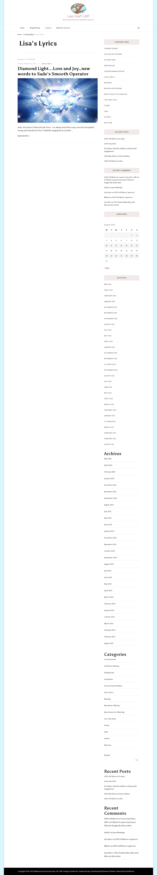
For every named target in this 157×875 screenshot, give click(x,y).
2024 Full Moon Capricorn (124, 192)
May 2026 (108, 284)
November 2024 (110, 359)
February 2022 (110, 439)
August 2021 (109, 444)
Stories (107, 117)
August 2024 (109, 376)
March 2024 (109, 404)
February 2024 (110, 410)
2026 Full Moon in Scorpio (114, 139)
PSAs (106, 111)
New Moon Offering (113, 88)
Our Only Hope (110, 100)
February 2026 (110, 296)
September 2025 (111, 319)
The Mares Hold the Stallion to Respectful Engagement (120, 149)
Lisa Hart (108, 839)
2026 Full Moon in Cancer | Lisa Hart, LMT (120, 177)
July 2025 (108, 330)
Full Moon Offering (113, 54)
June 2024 (108, 387)
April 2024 (108, 399)
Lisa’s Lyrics (47, 64)
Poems (107, 105)
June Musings (117, 187)
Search (107, 755)
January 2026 (109, 301)
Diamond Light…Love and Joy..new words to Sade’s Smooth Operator (54, 71)
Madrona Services (63, 28)
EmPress (74, 871)
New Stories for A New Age (116, 94)
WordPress (130, 871)
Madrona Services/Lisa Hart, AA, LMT (48, 871)
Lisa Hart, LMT (78, 16)
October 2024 (110, 364)
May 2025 (108, 336)
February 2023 (110, 433)
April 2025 (108, 341)
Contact (48, 28)
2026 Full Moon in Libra (113, 161)
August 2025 (109, 324)
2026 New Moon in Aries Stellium (117, 156)
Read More (23, 136)
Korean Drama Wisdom (114, 71)
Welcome (108, 123)
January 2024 (109, 416)
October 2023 (110, 421)
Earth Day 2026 (110, 144)
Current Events (111, 48)
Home (22, 28)
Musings (108, 83)
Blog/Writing (35, 28)
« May (106, 268)
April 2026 (108, 290)
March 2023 (109, 427)
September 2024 (111, 370)
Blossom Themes (108, 871)
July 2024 (108, 381)
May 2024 (108, 393)
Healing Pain (109, 60)
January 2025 (109, 347)
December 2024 (110, 353)
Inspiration (109, 66)
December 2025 (110, 307)
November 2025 (110, 313)
